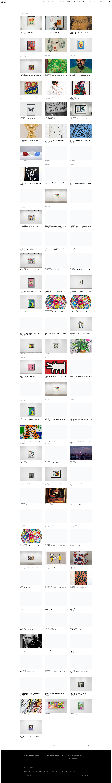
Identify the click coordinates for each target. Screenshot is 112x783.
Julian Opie (72, 268)
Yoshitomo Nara (48, 225)
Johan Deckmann (73, 160)
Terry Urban (47, 31)
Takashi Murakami (23, 310)
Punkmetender (48, 160)
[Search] (106, 2)
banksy (21, 375)
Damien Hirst (22, 117)
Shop (89, 1)
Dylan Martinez (23, 160)
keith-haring (47, 375)
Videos (84, 1)
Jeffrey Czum (72, 461)
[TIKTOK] (87, 775)
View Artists (27, 759)
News (78, 1)
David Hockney (48, 74)
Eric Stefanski (23, 182)
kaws (21, 418)
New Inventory (45, 1)
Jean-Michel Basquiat (49, 117)
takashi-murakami (24, 544)
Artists (53, 1)
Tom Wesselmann (48, 586)
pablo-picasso (72, 225)
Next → (90, 745)
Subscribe (43, 767)
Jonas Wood (22, 31)
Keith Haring (22, 74)
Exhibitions (61, 1)
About (95, 1)
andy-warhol (47, 418)
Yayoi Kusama (23, 670)
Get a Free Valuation (52, 759)
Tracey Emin (47, 461)
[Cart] (110, 1)
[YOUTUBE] (85, 775)
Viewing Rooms (71, 1)
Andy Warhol (72, 74)
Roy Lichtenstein (73, 117)
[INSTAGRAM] (82, 775)
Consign (100, 1)
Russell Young (73, 31)
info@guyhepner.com (72, 758)
